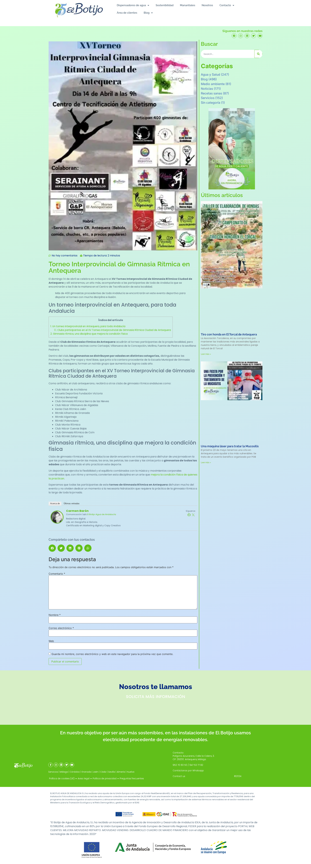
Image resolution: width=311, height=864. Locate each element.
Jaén (95, 771)
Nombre (55, 615)
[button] (52, 548)
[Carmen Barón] (57, 523)
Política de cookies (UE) (62, 778)
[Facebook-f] (50, 765)
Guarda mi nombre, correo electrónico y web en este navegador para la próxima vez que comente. (112, 654)
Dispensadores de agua (131, 5)
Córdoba (75, 771)
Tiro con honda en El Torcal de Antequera (229, 334)
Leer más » (206, 354)
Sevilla (111, 771)
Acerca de (55, 503)
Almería (121, 771)
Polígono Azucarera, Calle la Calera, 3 (193, 756)
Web (51, 641)
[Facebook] (234, 35)
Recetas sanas (211, 93)
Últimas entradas (72, 503)
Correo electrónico (61, 628)
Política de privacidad (104, 778)
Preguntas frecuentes (132, 778)
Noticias (207, 89)
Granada (86, 771)
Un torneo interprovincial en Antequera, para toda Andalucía (87, 326)
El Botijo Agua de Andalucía (101, 514)
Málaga (64, 771)
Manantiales (187, 5)
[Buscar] (258, 54)
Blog (147, 12)
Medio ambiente (213, 84)
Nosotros (207, 5)
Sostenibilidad (164, 5)
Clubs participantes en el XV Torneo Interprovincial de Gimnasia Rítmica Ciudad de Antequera (112, 330)
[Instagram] (240, 35)
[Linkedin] (247, 35)
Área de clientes (127, 12)
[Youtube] (260, 35)
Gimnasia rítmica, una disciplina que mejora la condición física (89, 333)
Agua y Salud (210, 74)
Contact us (179, 776)
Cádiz (103, 771)
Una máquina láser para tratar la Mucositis (230, 446)
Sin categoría (210, 103)
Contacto (225, 5)
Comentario (57, 573)
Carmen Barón (77, 511)
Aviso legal (83, 778)
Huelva (130, 771)
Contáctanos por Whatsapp (188, 770)
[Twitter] (253, 35)
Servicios (207, 98)
